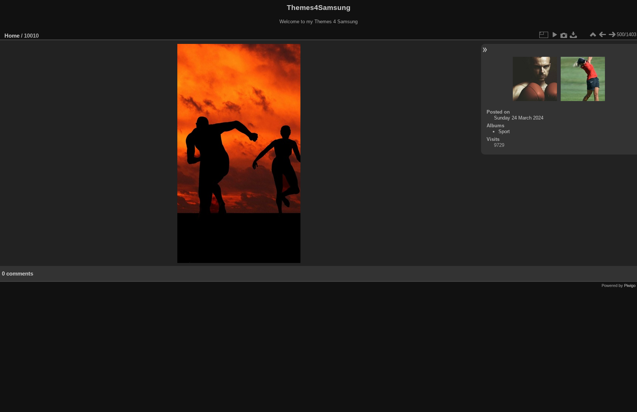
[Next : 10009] (612, 34)
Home (12, 35)
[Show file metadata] (564, 34)
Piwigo (630, 285)
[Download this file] (573, 34)
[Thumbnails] (593, 34)
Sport (504, 131)
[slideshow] (554, 34)
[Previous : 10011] (602, 34)
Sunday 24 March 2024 (518, 118)
